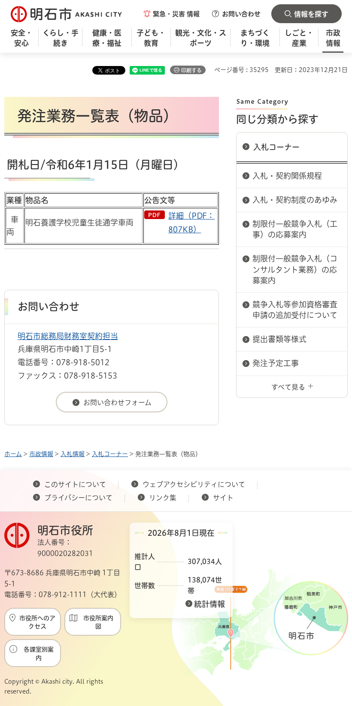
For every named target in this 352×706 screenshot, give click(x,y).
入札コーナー (276, 147)
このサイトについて (75, 484)
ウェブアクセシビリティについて (194, 484)
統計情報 (209, 604)
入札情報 (73, 454)
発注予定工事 (275, 363)
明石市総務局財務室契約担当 (68, 336)
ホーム (13, 454)
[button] (172, 13)
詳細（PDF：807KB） (191, 222)
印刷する (191, 70)
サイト (224, 497)
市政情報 (41, 454)
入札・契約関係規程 (287, 176)
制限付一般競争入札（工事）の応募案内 (294, 229)
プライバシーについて (78, 497)
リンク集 (162, 497)
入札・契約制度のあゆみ (294, 200)
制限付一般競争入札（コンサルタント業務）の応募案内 (294, 269)
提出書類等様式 (279, 339)
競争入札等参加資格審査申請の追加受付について (294, 309)
